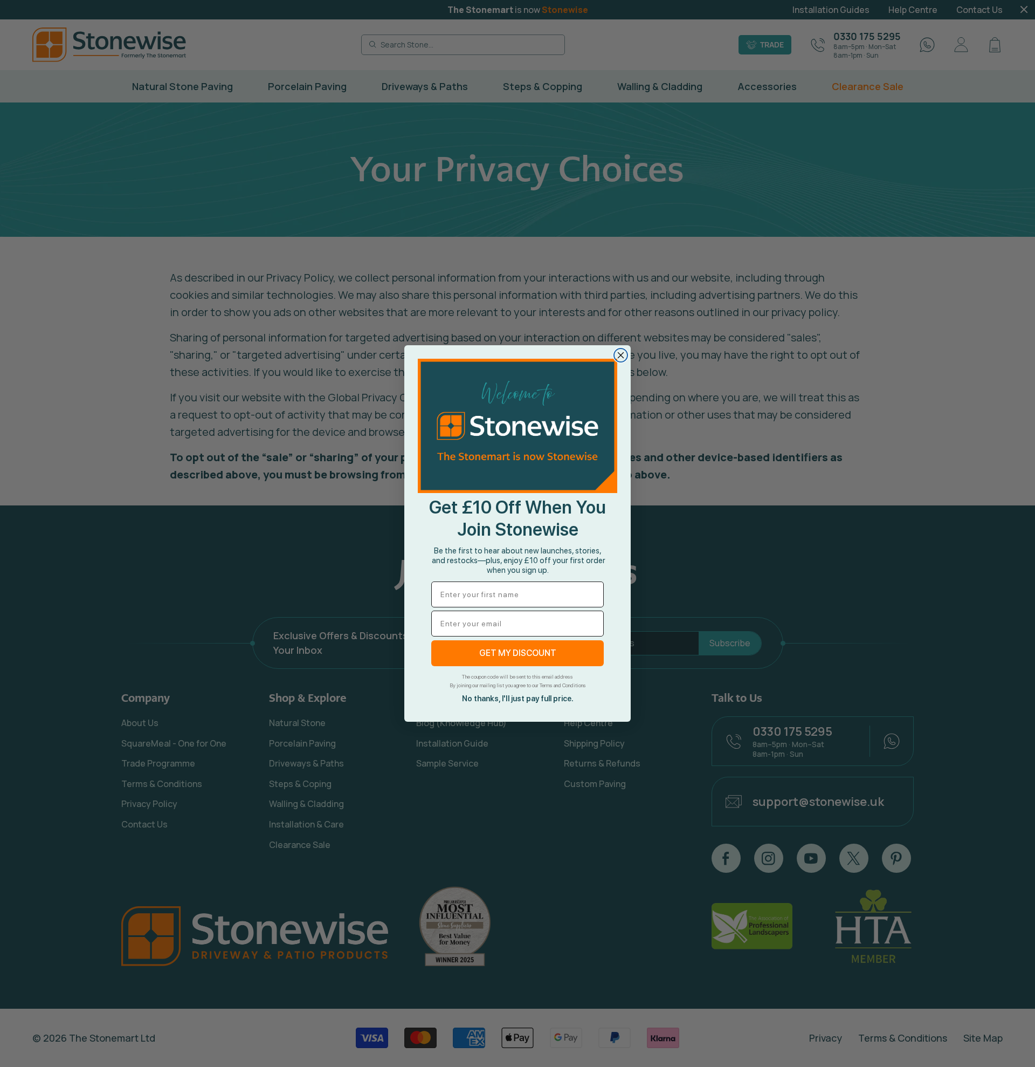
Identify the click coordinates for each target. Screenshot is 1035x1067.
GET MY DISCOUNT (517, 653)
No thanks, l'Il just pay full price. (518, 698)
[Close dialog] (620, 355)
